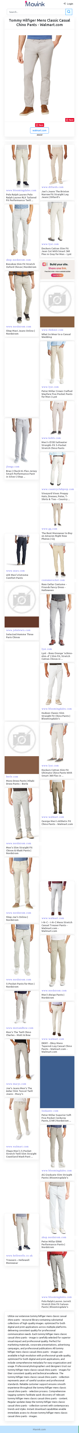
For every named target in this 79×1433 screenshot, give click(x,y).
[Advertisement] (39, 377)
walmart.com (39, 130)
